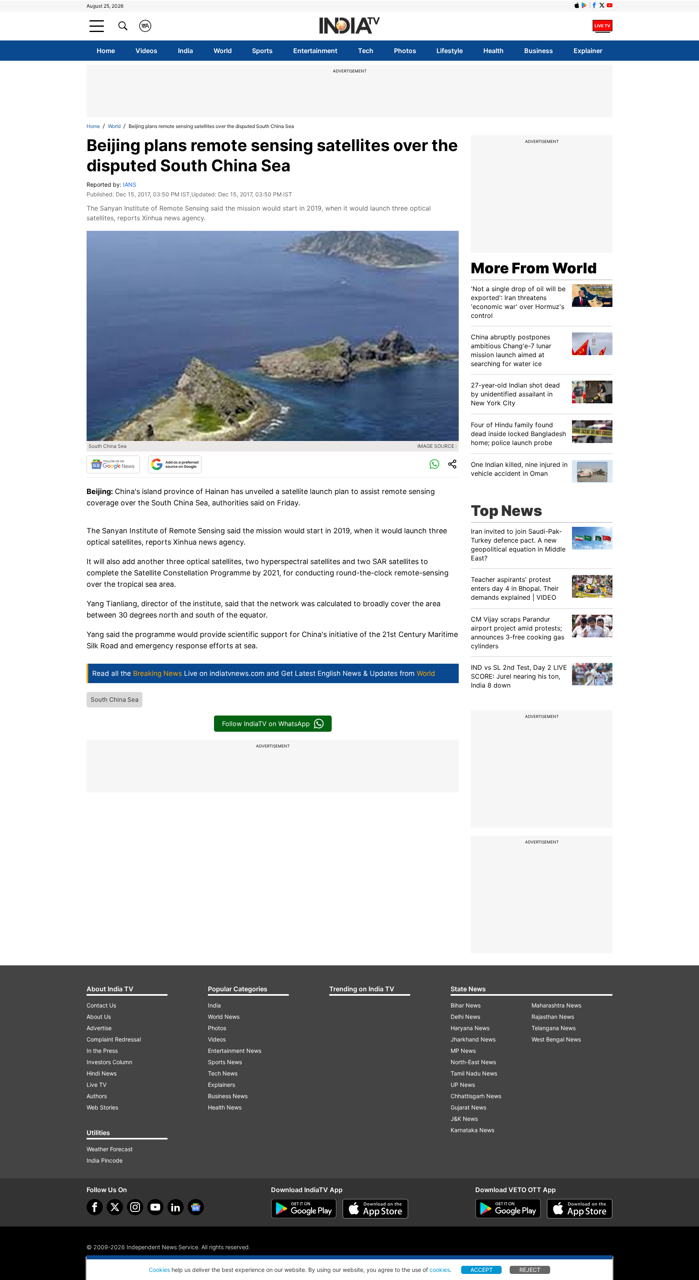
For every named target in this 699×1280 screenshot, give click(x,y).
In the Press (102, 1050)
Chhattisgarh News (476, 1096)
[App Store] (375, 1208)
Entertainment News (234, 1050)
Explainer (588, 51)
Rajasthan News (553, 1016)
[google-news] (196, 1207)
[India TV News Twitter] (602, 5)
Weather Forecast (110, 1149)
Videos (146, 51)
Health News (224, 1107)
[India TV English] (349, 26)
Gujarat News (468, 1107)
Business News (228, 1096)
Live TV (96, 1084)
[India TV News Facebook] (594, 5)
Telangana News (554, 1027)
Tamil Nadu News (474, 1073)
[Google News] (113, 464)
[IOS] (577, 5)
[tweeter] (115, 1207)
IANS (129, 184)
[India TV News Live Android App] (304, 1208)
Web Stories (102, 1107)
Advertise (99, 1027)
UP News (463, 1084)
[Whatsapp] (434, 464)
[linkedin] (175, 1207)
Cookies (159, 1269)
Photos (405, 51)
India (185, 51)
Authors (97, 1096)
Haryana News (470, 1027)
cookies (440, 1269)
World (223, 51)
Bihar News (466, 1005)
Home (106, 51)
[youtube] (155, 1207)
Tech (365, 51)
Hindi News (101, 1073)
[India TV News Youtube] (609, 5)
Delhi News (465, 1016)
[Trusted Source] (174, 464)
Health (493, 51)
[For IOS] (579, 1208)
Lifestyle (449, 51)
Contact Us (101, 1005)
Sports (262, 51)
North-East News (473, 1062)
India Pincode (105, 1160)
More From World (534, 268)
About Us (99, 1016)
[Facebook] (95, 1207)
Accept (481, 1269)
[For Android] (508, 1208)
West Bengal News (556, 1039)
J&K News (464, 1118)
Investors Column (109, 1062)
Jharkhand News (473, 1039)
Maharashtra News (556, 1005)
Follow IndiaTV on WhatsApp (266, 724)
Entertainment (315, 51)
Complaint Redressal (114, 1039)
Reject (529, 1269)
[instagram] (135, 1207)
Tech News (222, 1073)
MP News (463, 1050)
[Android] (584, 5)
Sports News (225, 1062)
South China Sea (114, 699)
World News (223, 1016)
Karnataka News (472, 1130)
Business (538, 51)
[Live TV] (602, 26)
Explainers (221, 1084)
